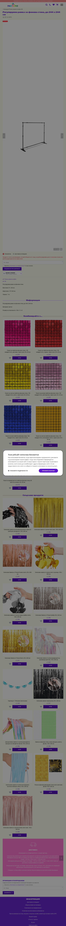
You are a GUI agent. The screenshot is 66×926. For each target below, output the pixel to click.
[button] (18, 471)
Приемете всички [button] (48, 470)
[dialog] (33, 463)
